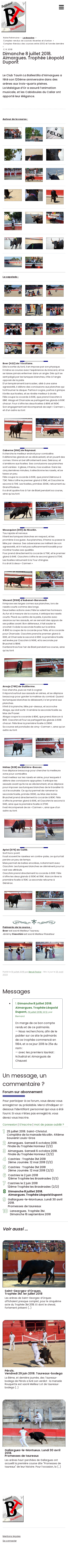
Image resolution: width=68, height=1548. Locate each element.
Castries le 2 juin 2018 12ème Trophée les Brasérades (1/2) (31, 1177)
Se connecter (10, 1540)
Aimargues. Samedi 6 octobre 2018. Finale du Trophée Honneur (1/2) (30, 1144)
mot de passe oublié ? (49, 1125)
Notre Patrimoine (11, 37)
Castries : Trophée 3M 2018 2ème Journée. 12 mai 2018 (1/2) (28, 1160)
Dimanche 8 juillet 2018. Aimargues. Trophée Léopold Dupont (32, 1193)
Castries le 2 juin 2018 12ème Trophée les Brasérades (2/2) (31, 1185)
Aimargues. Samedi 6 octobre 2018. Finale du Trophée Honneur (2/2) (30, 1152)
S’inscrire (25, 1125)
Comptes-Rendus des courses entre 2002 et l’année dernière (33, 43)
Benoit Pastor (35, 971)
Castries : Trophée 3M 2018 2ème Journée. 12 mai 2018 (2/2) (28, 1168)
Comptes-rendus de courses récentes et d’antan (27, 40)
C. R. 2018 (7, 49)
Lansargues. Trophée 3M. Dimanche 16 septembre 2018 (27, 1212)
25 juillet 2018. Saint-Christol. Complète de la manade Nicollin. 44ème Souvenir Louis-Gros (33, 1135)
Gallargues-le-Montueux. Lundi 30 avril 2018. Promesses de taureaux (32, 1203)
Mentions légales (12, 1536)
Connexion (10, 1125)
